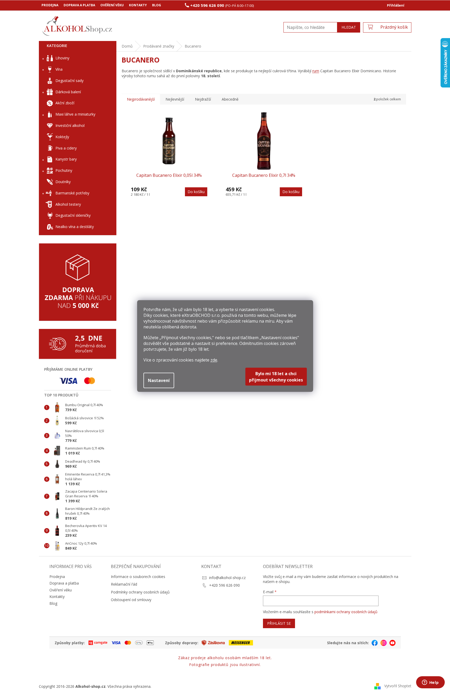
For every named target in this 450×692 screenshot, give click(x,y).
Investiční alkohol (70, 125)
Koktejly (62, 136)
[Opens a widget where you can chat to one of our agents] (430, 682)
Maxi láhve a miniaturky (75, 114)
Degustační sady (69, 80)
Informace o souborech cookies (138, 576)
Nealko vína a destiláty (74, 226)
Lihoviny (62, 57)
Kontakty (138, 5)
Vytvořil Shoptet (397, 685)
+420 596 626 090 (224, 585)
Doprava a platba (79, 5)
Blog (156, 5)
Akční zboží (64, 102)
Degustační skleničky (73, 215)
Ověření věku (112, 5)
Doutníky (63, 181)
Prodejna (50, 5)
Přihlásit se (279, 623)
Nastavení (159, 380)
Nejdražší (203, 99)
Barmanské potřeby (72, 192)
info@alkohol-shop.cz (227, 577)
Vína (59, 69)
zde (213, 360)
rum (315, 70)
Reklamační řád (124, 584)
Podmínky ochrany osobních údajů (140, 592)
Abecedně (230, 99)
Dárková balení (68, 91)
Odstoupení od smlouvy (131, 599)
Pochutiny (63, 170)
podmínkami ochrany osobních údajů (345, 611)
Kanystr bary (66, 159)
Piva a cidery (66, 148)
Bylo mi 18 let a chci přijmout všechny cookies (276, 377)
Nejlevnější (174, 99)
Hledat (349, 27)
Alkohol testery (68, 204)
